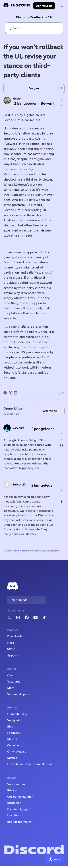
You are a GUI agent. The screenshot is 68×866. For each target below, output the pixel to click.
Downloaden (15, 636)
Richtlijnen (14, 802)
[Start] (16, 6)
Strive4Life (19, 484)
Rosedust (18, 428)
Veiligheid (14, 720)
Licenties (13, 815)
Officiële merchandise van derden (29, 764)
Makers (12, 739)
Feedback (37, 17)
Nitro (10, 642)
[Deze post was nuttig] (61, 100)
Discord (21, 17)
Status (11, 649)
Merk (10, 687)
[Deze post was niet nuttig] (61, 111)
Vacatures (13, 681)
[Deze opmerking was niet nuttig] (61, 439)
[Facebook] (5, 392)
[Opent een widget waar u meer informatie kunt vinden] (54, 859)
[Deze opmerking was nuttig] (61, 427)
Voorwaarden (16, 784)
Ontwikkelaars (16, 751)
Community (14, 745)
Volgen (34, 88)
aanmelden (19, 551)
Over (10, 675)
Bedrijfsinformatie (19, 821)
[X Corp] (10, 392)
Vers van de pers (18, 694)
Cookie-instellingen (20, 796)
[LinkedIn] (15, 392)
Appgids (12, 655)
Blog (10, 726)
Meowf (17, 98)
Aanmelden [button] (44, 5)
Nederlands (20, 600)
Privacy (12, 790)
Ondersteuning (17, 714)
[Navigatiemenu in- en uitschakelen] (61, 6)
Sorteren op (50, 411)
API (50, 17)
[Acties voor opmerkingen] (61, 445)
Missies (12, 758)
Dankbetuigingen (18, 809)
